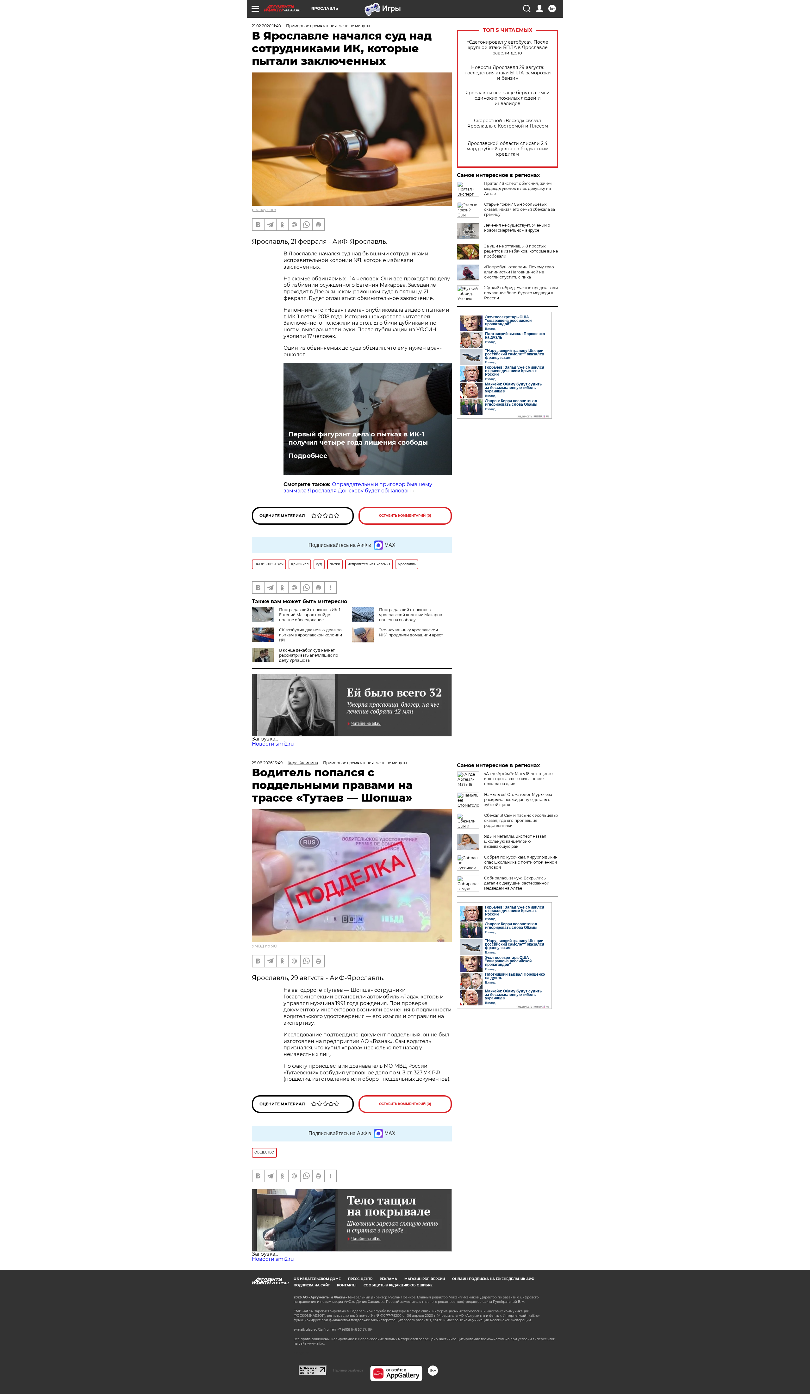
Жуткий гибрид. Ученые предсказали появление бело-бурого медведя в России (521, 292)
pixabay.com (264, 209)
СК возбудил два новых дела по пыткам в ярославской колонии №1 (310, 635)
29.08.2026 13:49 (267, 762)
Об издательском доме (317, 1279)
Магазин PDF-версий (424, 1279)
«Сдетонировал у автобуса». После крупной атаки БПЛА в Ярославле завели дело (507, 48)
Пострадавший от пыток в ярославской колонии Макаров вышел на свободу (410, 614)
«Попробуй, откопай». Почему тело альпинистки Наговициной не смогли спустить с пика (519, 272)
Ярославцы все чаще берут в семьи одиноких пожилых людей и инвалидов (507, 98)
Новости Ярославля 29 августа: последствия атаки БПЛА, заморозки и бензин (507, 73)
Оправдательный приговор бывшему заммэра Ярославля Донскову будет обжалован (358, 487)
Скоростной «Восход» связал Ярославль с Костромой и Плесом (507, 123)
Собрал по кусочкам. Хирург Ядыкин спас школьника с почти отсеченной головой (521, 862)
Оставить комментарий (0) (405, 516)
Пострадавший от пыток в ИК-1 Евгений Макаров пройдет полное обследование (309, 614)
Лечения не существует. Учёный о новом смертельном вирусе (517, 228)
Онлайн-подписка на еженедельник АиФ (493, 1279)
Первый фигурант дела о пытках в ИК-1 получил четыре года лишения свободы (358, 438)
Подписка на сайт (312, 1285)
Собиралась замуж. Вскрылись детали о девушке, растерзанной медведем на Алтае (516, 883)
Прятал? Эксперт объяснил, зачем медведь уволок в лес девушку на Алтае (517, 188)
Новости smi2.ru (273, 744)
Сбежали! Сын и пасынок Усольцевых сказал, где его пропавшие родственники (521, 820)
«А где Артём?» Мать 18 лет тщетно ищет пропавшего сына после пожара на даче (518, 778)
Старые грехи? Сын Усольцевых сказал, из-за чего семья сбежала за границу (519, 209)
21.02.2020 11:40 (266, 25)
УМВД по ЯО (264, 946)
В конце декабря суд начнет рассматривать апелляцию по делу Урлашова (308, 655)
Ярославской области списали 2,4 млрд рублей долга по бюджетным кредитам (508, 149)
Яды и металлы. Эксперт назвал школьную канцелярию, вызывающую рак (515, 841)
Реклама (388, 1279)
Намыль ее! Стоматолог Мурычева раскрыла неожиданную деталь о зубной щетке (518, 799)
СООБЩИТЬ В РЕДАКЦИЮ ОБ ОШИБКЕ (398, 1285)
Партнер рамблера (348, 1370)
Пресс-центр (360, 1279)
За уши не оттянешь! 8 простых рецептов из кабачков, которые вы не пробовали (521, 251)
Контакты (346, 1285)
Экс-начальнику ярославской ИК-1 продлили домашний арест (411, 632)
